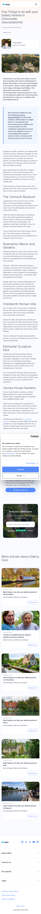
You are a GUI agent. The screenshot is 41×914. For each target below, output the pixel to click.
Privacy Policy (10, 453)
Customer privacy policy (10, 891)
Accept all (20, 469)
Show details (30, 463)
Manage (19, 475)
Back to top (20, 906)
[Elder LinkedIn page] (37, 842)
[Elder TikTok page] (30, 842)
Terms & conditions (8, 899)
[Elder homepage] (6, 4)
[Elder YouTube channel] (34, 842)
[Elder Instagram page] (26, 842)
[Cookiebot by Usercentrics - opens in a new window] (30, 436)
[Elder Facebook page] (22, 842)
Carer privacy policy (8, 895)
